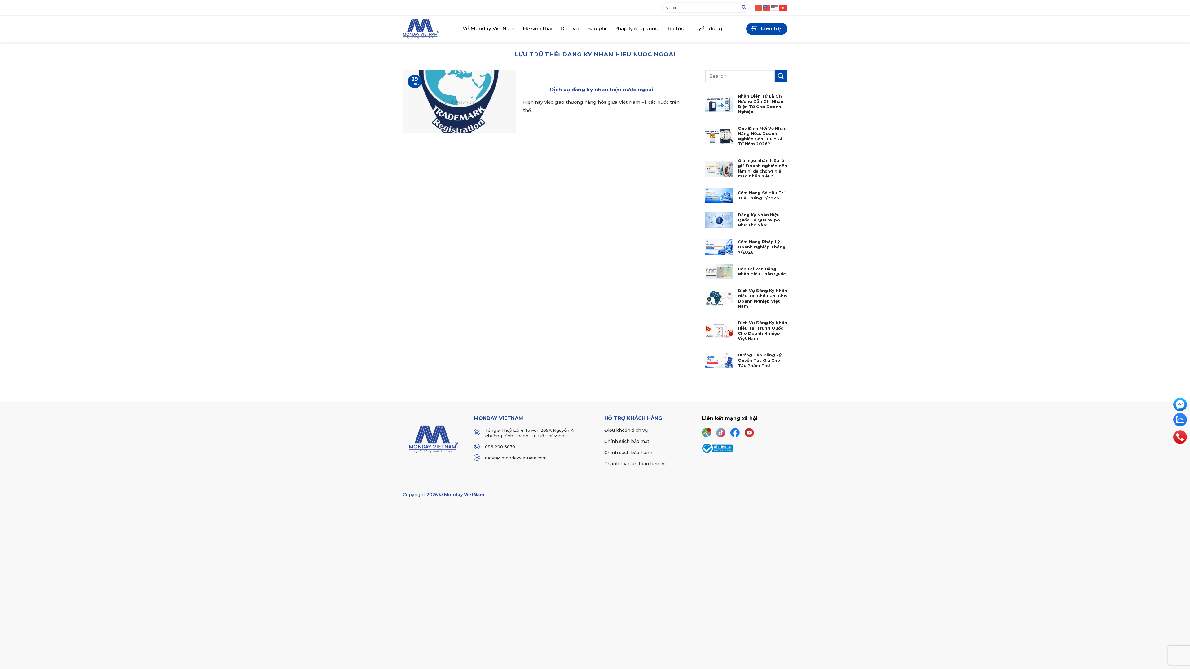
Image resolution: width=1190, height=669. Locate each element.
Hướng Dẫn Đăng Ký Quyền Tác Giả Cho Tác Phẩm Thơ (760, 360)
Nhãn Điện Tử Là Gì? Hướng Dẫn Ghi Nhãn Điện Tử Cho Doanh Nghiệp (760, 104)
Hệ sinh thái (537, 29)
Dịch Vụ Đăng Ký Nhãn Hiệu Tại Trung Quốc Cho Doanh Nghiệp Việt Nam (762, 331)
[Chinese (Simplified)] (759, 7)
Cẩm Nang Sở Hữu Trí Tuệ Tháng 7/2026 (761, 195)
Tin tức (675, 29)
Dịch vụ (569, 29)
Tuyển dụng (707, 29)
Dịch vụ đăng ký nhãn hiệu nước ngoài (601, 89)
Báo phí (596, 29)
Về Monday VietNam (489, 29)
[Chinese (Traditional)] (767, 7)
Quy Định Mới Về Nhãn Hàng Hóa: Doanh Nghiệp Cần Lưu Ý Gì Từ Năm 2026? (762, 136)
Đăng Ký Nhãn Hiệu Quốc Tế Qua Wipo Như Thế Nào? (759, 219)
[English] (775, 7)
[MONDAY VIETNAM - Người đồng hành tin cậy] (428, 29)
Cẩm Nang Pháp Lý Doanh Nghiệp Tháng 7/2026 (762, 246)
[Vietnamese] (783, 7)
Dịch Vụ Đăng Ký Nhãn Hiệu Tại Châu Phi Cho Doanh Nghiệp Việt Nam (762, 298)
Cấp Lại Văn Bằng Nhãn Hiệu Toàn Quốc (762, 272)
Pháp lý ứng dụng (636, 29)
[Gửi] (743, 7)
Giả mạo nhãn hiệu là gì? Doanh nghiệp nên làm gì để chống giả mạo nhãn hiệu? (762, 168)
